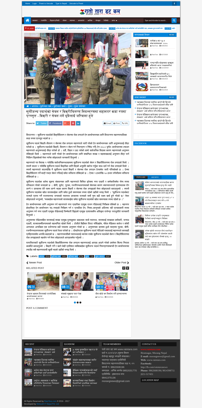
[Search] (174, 20)
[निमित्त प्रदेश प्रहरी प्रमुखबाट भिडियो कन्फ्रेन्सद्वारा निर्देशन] (139, 219)
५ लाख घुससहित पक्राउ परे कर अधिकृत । (85, 351)
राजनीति (44, 20)
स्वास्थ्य (72, 20)
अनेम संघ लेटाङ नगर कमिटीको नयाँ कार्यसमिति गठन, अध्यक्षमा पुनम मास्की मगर (133, 28)
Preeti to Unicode (46, 3)
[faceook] (154, 136)
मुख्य (89, 256)
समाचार (35, 20)
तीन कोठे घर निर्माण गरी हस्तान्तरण (111, 293)
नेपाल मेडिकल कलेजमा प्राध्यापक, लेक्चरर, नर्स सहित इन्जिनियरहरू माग (154, 110)
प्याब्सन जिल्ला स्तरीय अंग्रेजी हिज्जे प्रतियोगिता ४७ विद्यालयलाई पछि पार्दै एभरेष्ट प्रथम (74, 28)
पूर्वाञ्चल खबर (76, 256)
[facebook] (174, 3)
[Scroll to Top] (198, 404)
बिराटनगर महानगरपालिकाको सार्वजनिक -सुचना (158, 88)
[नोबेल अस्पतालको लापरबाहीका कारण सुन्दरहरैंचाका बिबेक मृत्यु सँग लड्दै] (139, 186)
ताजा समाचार (140, 97)
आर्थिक (90, 20)
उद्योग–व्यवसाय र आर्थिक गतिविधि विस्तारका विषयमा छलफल (46, 383)
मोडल (65, 20)
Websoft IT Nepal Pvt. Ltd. (48, 404)
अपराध (44, 256)
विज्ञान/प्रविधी (55, 20)
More (172, 35)
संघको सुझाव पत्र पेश (71, 293)
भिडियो (106, 20)
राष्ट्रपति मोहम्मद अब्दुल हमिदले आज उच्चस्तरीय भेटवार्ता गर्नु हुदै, (162, 66)
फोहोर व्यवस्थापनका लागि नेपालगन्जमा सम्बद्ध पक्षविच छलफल (84, 363)
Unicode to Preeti (76, 3)
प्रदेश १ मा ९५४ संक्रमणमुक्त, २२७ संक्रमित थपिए (159, 44)
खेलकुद (98, 20)
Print (117, 123)
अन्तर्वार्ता (81, 20)
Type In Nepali (61, 3)
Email (108, 123)
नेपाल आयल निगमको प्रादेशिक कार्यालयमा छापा (41, 295)
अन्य (113, 20)
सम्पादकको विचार (142, 35)
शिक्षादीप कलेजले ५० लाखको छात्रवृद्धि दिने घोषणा (161, 77)
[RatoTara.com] (27, 20)
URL (126, 123)
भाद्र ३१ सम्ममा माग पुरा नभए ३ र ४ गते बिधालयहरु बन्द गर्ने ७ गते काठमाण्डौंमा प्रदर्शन (159, 200)
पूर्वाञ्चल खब (59, 256)
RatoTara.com (50, 401)
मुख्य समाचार (103, 256)
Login (34, 3)
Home (27, 3)
